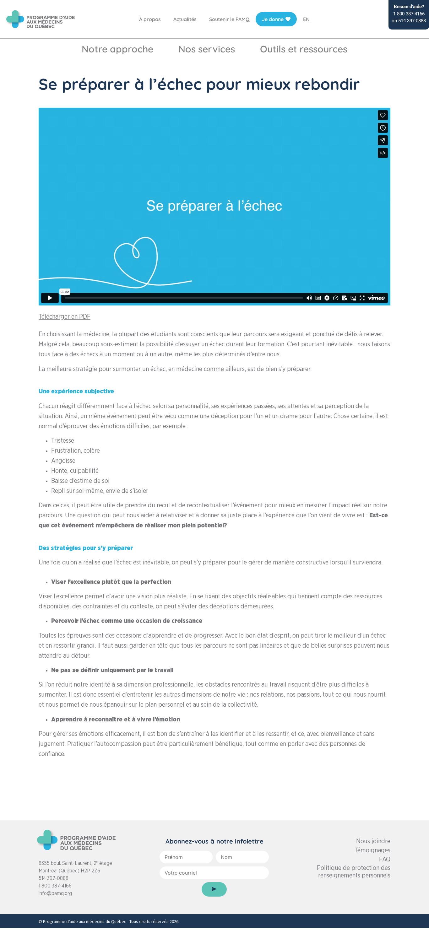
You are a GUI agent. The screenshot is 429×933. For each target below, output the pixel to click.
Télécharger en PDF (64, 317)
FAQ (384, 859)
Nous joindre (373, 841)
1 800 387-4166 (55, 885)
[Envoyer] (214, 889)
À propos (150, 19)
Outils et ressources (303, 49)
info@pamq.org (55, 893)
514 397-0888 (53, 878)
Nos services (206, 49)
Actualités (185, 19)
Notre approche (117, 49)
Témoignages (372, 850)
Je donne (273, 19)
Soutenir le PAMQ (229, 19)
